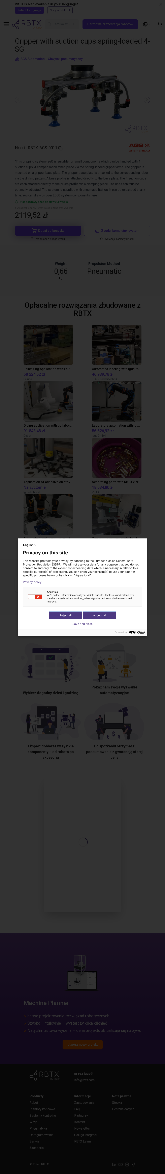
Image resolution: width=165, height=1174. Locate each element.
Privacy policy (32, 582)
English (28, 545)
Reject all (65, 615)
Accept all (99, 615)
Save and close (82, 623)
